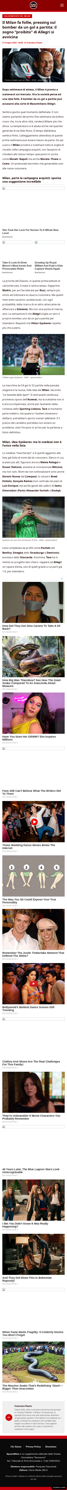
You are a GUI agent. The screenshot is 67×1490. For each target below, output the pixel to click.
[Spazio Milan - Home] (33, 5)
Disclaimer (50, 1446)
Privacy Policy (33, 1446)
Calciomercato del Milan (17, 16)
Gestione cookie (59, 1487)
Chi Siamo (16, 1446)
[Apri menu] (62, 5)
